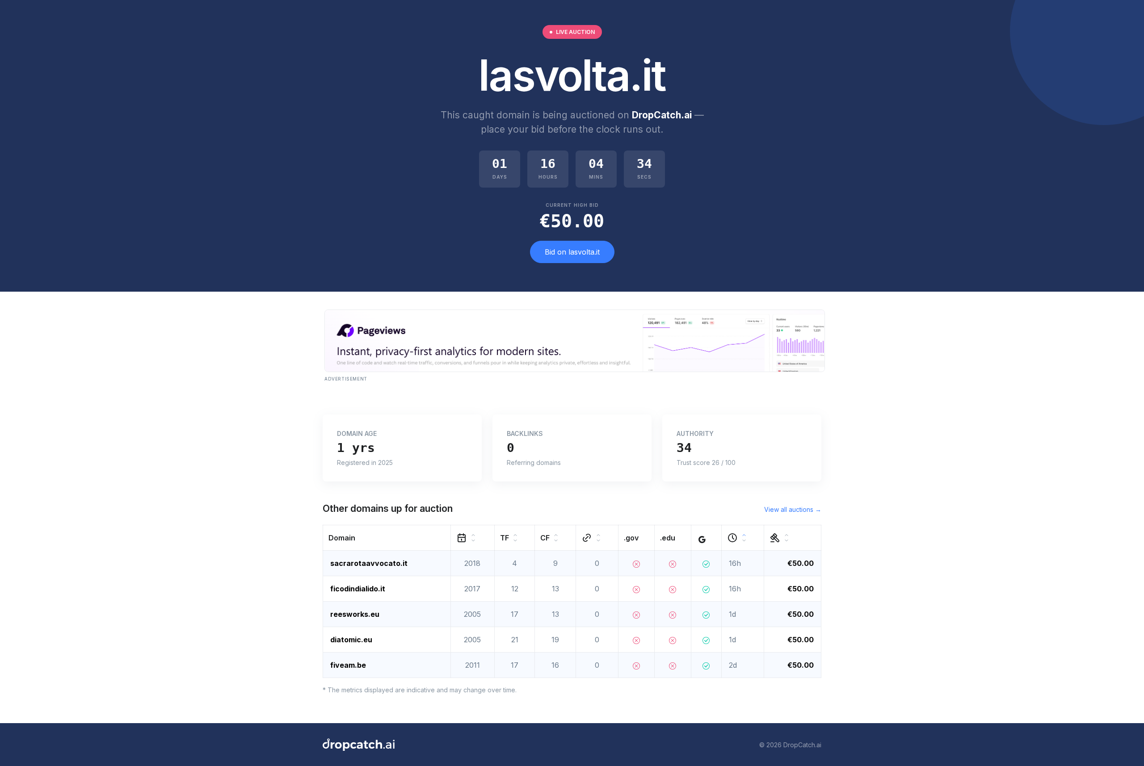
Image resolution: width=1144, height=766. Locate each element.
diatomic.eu (351, 639)
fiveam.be (348, 665)
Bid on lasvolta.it (572, 251)
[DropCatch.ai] (359, 744)
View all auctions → (792, 509)
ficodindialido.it (357, 588)
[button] (387, 538)
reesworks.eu (354, 614)
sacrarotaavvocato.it (369, 563)
